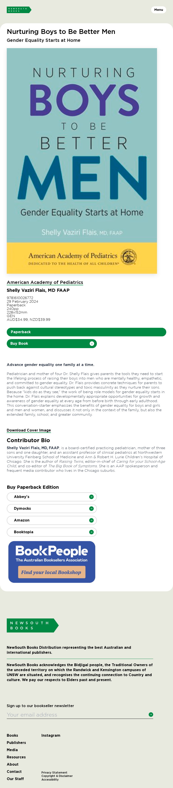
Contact (14, 771)
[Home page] (19, 10)
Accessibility (50, 779)
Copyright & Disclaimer (57, 776)
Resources (16, 757)
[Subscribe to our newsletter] (151, 714)
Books (12, 735)
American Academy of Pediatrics (45, 282)
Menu (158, 10)
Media (12, 750)
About (12, 764)
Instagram (50, 735)
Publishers (16, 743)
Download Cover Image (29, 430)
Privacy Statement (54, 772)
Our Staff (15, 779)
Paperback (21, 332)
